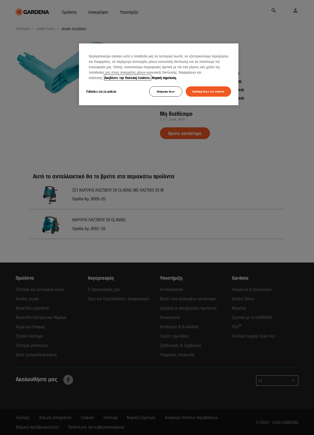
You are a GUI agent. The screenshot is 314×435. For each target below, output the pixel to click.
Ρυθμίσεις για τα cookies (101, 91)
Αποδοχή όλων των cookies (208, 91)
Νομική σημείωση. (164, 77)
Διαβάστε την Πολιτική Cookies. (128, 77)
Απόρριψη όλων (166, 91)
